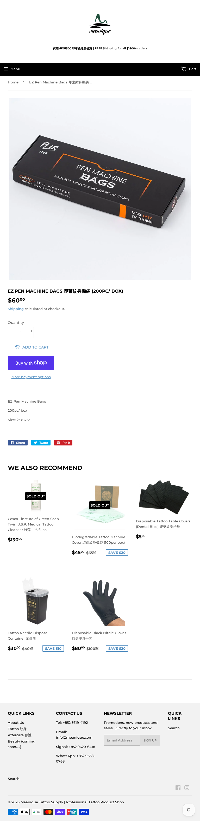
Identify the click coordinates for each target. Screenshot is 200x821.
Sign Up (150, 740)
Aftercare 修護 (20, 735)
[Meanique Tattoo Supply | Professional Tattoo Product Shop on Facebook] (178, 788)
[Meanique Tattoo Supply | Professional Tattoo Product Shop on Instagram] (187, 788)
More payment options (31, 377)
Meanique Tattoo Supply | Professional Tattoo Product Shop (72, 802)
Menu (15, 69)
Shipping (16, 309)
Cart (192, 69)
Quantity (16, 322)
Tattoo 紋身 (17, 729)
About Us (16, 722)
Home (13, 82)
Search (174, 728)
